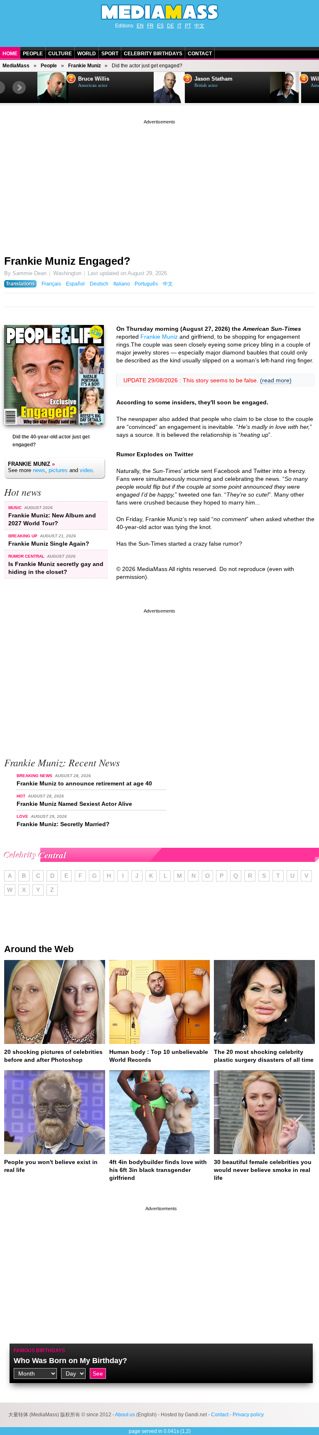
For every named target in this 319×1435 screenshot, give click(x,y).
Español (75, 284)
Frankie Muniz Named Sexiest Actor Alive (74, 803)
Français (51, 284)
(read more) (276, 380)
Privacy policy (248, 1415)
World (86, 54)
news (39, 470)
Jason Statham (97, 79)
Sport (109, 54)
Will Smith (207, 79)
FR (150, 26)
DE (170, 26)
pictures (58, 470)
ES (160, 26)
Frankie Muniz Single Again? (48, 543)
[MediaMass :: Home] (159, 12)
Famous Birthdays (39, 1351)
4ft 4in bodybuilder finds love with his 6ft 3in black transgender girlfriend (158, 1170)
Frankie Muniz (84, 66)
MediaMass (15, 66)
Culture (60, 54)
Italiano (121, 284)
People (33, 54)
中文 (199, 26)
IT (179, 26)
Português (146, 284)
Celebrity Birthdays (153, 54)
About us (125, 1415)
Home (9, 54)
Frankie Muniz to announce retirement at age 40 (84, 783)
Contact (200, 54)
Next (19, 87)
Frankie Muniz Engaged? (67, 261)
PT (188, 26)
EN (140, 26)
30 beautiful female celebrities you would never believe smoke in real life (263, 1170)
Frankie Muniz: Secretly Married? (63, 824)
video (86, 470)
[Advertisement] (159, 184)
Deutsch (99, 284)
